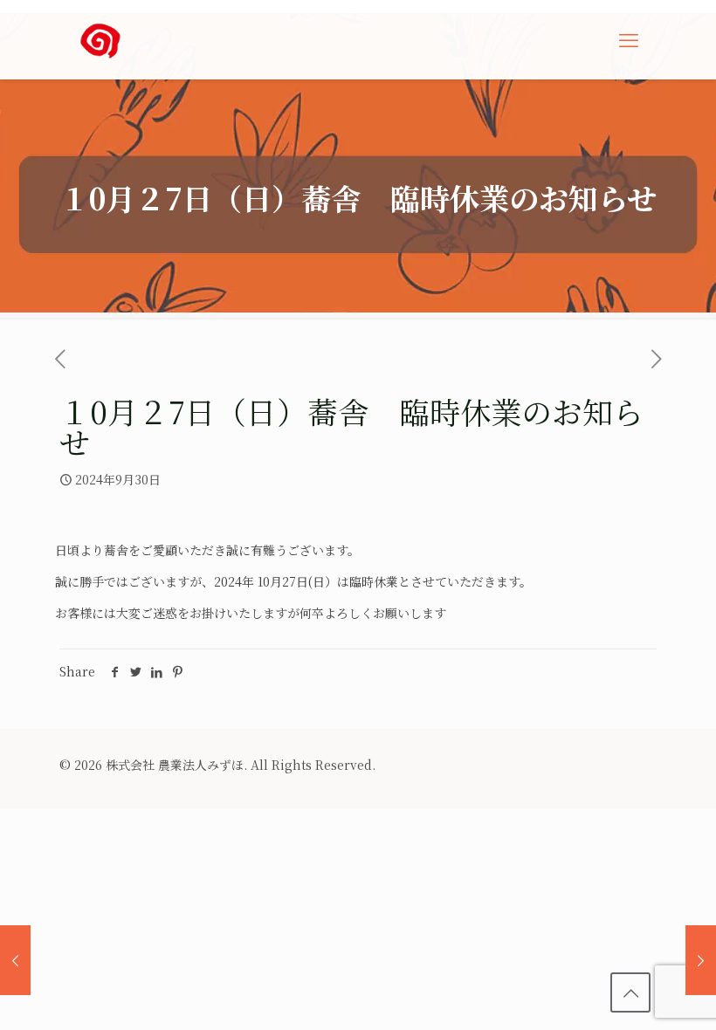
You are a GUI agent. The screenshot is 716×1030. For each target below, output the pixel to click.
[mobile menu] (629, 39)
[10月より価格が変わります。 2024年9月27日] (15, 960)
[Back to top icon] (630, 992)
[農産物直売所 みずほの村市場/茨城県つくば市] (100, 39)
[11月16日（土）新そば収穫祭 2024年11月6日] (700, 960)
